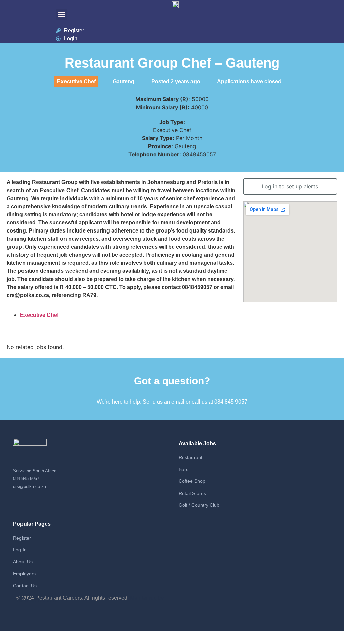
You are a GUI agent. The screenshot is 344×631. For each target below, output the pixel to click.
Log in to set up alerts (290, 186)
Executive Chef (39, 315)
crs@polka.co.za (29, 486)
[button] (61, 14)
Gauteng (123, 81)
